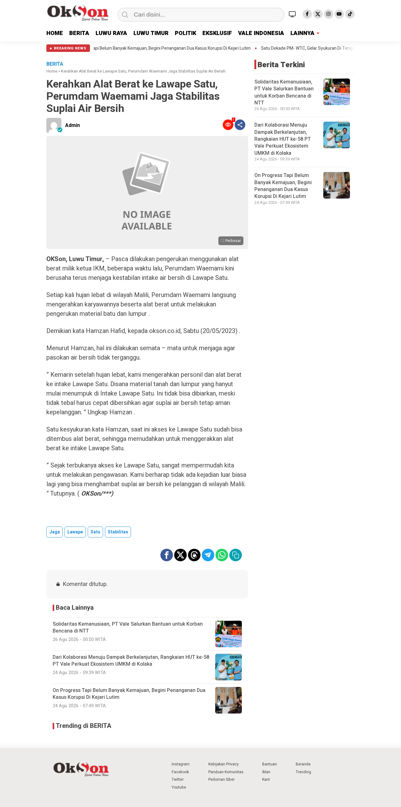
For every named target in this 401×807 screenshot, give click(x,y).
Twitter (178, 779)
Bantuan (269, 764)
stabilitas (118, 532)
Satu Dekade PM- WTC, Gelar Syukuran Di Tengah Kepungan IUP (319, 48)
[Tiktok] (350, 14)
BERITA (79, 33)
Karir (266, 779)
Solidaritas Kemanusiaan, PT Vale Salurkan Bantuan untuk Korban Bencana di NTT (284, 92)
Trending (303, 772)
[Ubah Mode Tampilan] (293, 14)
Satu (95, 532)
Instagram (181, 764)
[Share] (240, 124)
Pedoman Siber (221, 779)
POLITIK (185, 33)
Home (51, 71)
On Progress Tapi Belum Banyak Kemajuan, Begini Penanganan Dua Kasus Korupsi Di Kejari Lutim (154, 48)
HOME (54, 33)
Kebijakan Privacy (223, 764)
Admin (72, 125)
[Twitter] (318, 14)
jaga (54, 532)
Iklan (266, 772)
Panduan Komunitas (225, 772)
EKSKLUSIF (217, 33)
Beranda (303, 764)
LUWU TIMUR (151, 33)
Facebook (180, 772)
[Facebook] (307, 14)
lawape (75, 532)
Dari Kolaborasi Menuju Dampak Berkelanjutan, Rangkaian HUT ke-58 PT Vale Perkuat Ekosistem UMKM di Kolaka (282, 139)
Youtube (179, 787)
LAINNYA (302, 33)
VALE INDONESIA (261, 33)
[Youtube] (339, 14)
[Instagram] (328, 14)
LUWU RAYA (111, 33)
